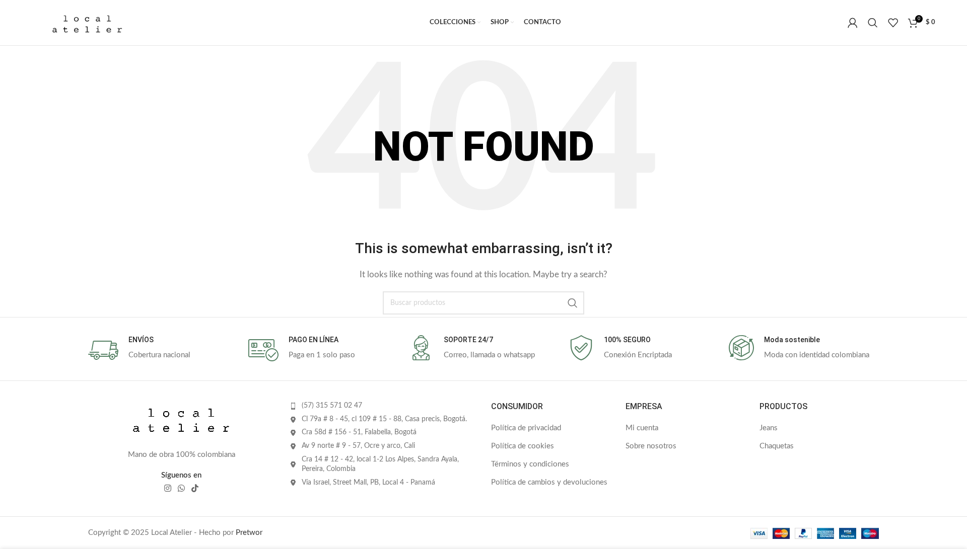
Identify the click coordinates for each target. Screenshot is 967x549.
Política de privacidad (526, 428)
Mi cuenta (642, 428)
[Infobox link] (163, 350)
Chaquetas (776, 446)
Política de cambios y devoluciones (549, 482)
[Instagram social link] (167, 488)
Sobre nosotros (651, 446)
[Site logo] (87, 22)
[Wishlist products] (893, 23)
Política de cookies (522, 446)
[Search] (873, 23)
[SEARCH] (572, 303)
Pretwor (249, 532)
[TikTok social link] (195, 488)
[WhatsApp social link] (181, 488)
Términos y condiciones (530, 464)
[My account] (853, 23)
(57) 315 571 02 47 (332, 405)
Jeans (768, 428)
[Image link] (181, 420)
